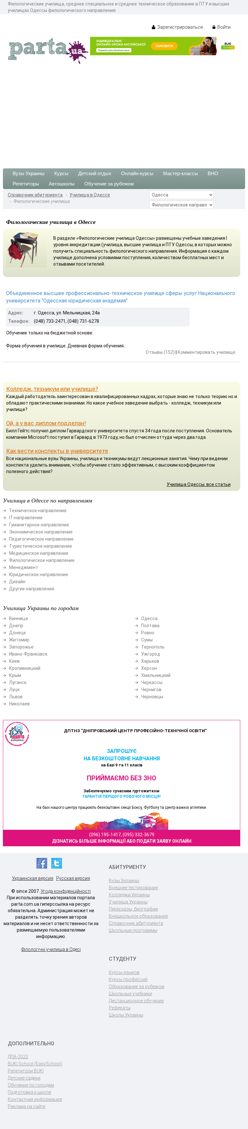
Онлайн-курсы (137, 173)
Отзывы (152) (160, 352)
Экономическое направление (41, 531)
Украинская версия (32, 878)
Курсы (61, 173)
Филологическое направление (42, 560)
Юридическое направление (38, 574)
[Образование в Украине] (48, 50)
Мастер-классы (180, 173)
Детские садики (24, 1078)
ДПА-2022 (18, 1056)
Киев (14, 661)
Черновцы (152, 696)
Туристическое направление (40, 546)
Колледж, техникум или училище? (52, 388)
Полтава (150, 625)
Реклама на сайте (26, 1106)
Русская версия (73, 878)
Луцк (14, 689)
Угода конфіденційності (66, 891)
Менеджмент (23, 567)
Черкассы (151, 682)
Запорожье (21, 646)
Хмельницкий (155, 675)
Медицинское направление (38, 553)
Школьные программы (133, 930)
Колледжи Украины (129, 894)
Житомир (19, 639)
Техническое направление (38, 510)
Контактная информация (35, 1099)
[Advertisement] (124, 113)
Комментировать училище (206, 352)
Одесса (149, 618)
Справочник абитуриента (35, 194)
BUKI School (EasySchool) (35, 1063)
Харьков (150, 661)
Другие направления (31, 588)
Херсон (149, 668)
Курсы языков (124, 972)
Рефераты (119, 1007)
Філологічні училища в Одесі (51, 949)
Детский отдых (94, 173)
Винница (18, 618)
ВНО (213, 173)
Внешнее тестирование (133, 887)
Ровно (147, 632)
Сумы (147, 639)
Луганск (17, 682)
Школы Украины (126, 1015)
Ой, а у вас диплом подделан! (46, 423)
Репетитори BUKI (26, 1070)
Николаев (19, 703)
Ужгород (150, 654)
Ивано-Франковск (28, 654)
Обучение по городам (31, 1085)
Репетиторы (26, 183)
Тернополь (153, 646)
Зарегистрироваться (179, 27)
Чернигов (151, 689)
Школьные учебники (130, 993)
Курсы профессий (128, 979)
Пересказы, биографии (133, 909)
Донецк (17, 632)
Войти (223, 27)
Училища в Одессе (89, 194)
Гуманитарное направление (39, 524)
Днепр (16, 625)
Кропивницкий (24, 668)
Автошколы (62, 183)
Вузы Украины (29, 173)
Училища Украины (128, 901)
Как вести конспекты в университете (57, 451)
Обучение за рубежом (109, 183)
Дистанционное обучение (136, 1000)
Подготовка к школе (29, 1092)
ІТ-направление (26, 517)
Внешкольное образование (138, 916)
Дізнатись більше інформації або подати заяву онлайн (121, 841)
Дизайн (17, 581)
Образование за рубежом (136, 986)
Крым (15, 675)
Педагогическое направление (41, 539)
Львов (16, 696)
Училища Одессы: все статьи (199, 484)
